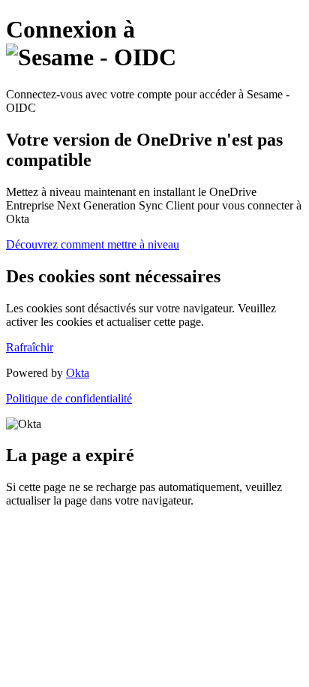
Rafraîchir (29, 347)
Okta (77, 372)
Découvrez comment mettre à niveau (92, 244)
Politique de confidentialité (69, 398)
